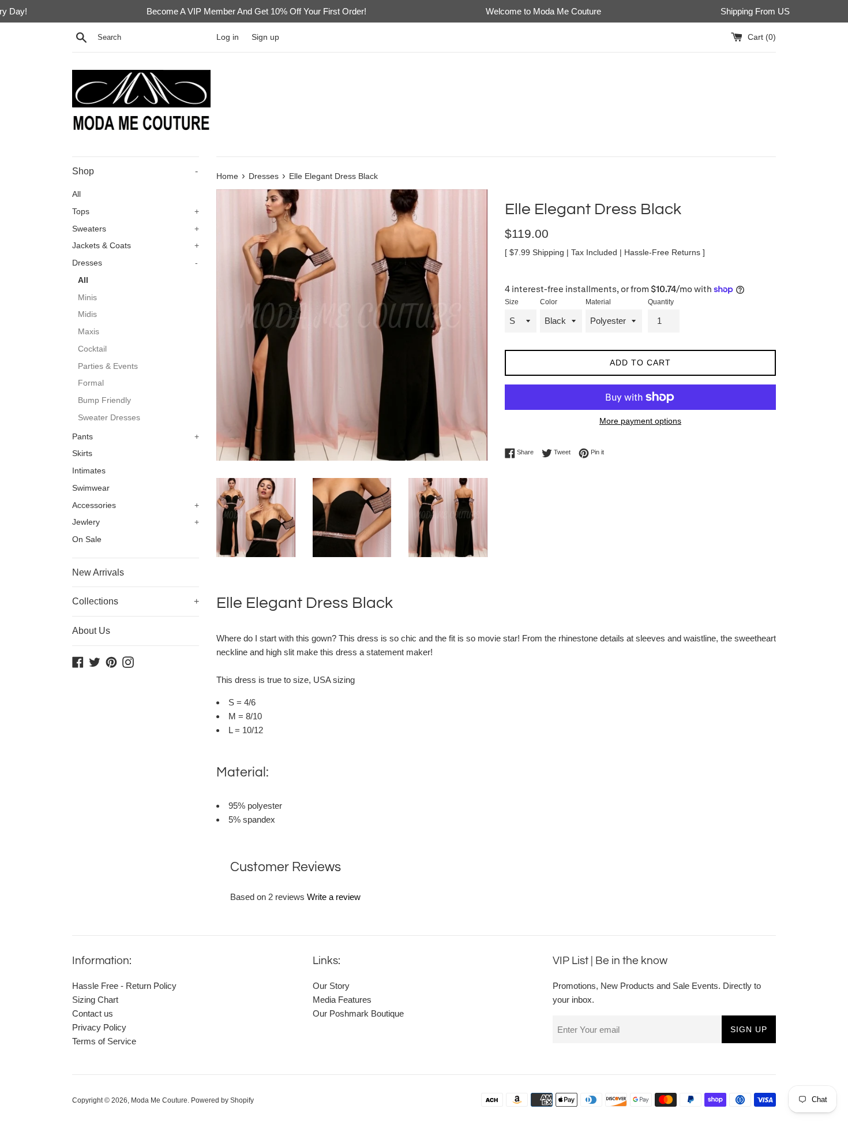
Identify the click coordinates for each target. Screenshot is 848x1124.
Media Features (342, 999)
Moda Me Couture (159, 1100)
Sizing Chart (95, 999)
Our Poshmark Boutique (358, 1013)
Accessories (135, 505)
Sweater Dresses (109, 417)
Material (598, 302)
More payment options (640, 420)
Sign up (265, 37)
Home (227, 176)
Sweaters (135, 229)
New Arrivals (98, 572)
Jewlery (135, 522)
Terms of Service (104, 1041)
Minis (87, 297)
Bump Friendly (104, 400)
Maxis (88, 331)
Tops (135, 211)
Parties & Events (108, 366)
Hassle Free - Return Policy (124, 986)
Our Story (331, 986)
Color (548, 302)
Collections (135, 601)
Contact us (92, 1013)
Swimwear (91, 488)
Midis (87, 314)
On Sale (87, 539)
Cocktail (92, 349)
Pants (135, 436)
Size (512, 302)
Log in (227, 37)
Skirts (82, 453)
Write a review (334, 897)
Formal (91, 383)
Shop (135, 171)
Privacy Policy (99, 1027)
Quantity (661, 302)
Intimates (89, 470)
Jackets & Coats (135, 245)
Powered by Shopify (222, 1100)
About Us (91, 631)
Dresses (135, 263)
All (76, 194)
